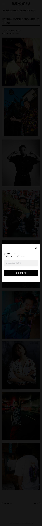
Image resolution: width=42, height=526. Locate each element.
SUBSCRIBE (21, 273)
